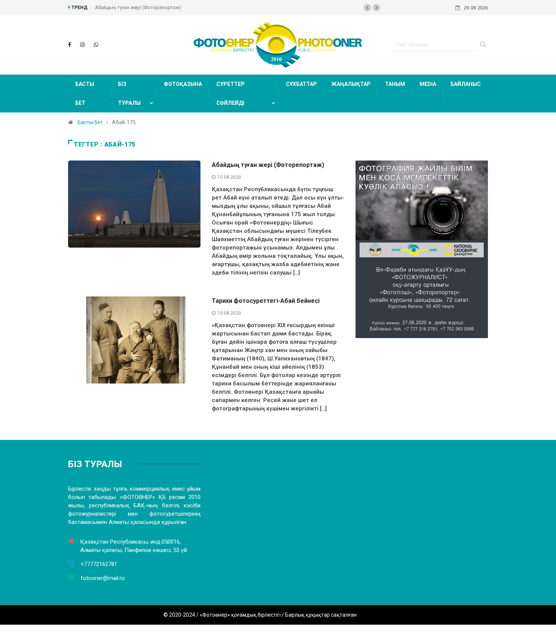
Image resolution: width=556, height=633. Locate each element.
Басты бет (84, 93)
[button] (367, 7)
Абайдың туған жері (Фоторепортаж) (138, 7)
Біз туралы (129, 93)
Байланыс (465, 84)
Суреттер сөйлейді (230, 93)
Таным (395, 84)
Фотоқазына (183, 84)
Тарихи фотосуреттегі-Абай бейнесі (266, 300)
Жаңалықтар (351, 84)
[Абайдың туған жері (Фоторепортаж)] (69, 45)
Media (427, 84)
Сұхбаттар (301, 84)
